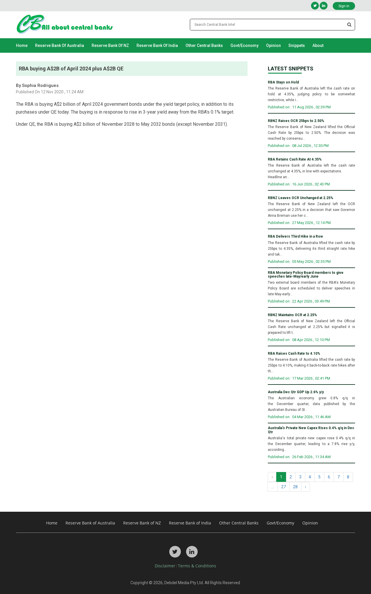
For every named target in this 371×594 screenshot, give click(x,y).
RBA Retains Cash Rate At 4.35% (295, 159)
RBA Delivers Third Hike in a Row (295, 236)
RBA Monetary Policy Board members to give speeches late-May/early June (305, 274)
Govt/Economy (244, 45)
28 (295, 486)
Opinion (273, 45)
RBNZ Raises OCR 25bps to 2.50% (296, 121)
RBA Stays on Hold (283, 82)
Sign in (344, 6)
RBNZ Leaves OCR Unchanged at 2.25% (300, 198)
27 (283, 486)
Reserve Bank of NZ (110, 45)
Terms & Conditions (197, 566)
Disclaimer (165, 566)
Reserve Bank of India (157, 45)
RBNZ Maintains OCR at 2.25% (292, 315)
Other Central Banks (204, 45)
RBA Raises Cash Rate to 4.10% (294, 354)
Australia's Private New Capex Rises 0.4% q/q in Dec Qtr (311, 430)
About (317, 45)
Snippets (296, 45)
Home (22, 45)
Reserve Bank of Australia (59, 45)
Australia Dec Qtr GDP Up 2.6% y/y (296, 392)
